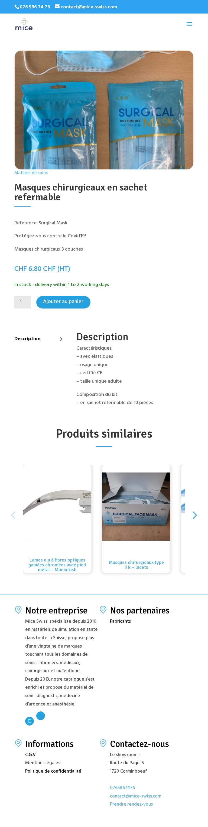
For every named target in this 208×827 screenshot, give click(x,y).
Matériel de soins (31, 173)
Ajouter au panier (63, 302)
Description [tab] (27, 339)
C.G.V (30, 755)
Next (195, 510)
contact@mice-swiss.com (135, 796)
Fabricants (120, 622)
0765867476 (122, 788)
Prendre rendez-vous (131, 804)
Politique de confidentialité (53, 771)
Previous (13, 510)
